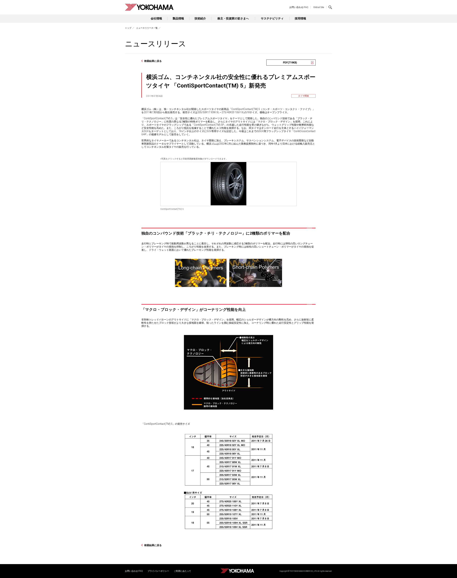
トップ (128, 28)
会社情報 (156, 18)
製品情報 (178, 18)
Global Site (318, 7)
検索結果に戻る (153, 61)
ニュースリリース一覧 (147, 28)
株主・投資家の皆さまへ (233, 18)
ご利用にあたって (182, 571)
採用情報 (300, 18)
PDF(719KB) (290, 62)
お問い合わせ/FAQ (298, 7)
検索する (330, 7)
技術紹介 (200, 18)
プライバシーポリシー (158, 571)
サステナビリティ (272, 18)
